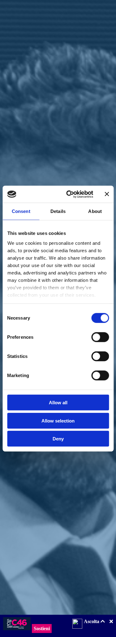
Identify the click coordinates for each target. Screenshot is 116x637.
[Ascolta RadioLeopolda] (77, 624)
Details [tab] (58, 211)
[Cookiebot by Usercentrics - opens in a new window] (69, 194)
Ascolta (92, 621)
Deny (58, 438)
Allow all (58, 402)
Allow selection (58, 420)
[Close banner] (107, 194)
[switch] (100, 337)
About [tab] (95, 211)
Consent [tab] (21, 211)
